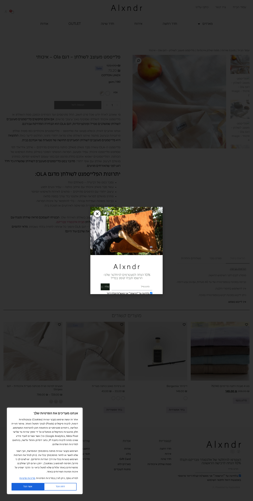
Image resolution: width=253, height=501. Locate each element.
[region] (45, 451)
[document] (126, 250)
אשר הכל (27, 486)
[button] (97, 213)
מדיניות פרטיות (27, 478)
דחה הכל (60, 486)
